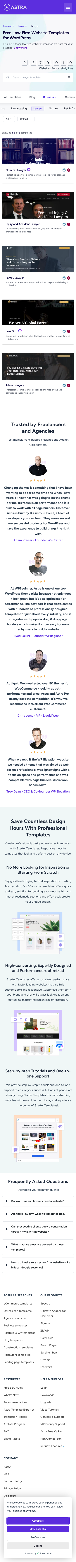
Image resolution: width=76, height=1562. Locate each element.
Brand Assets (12, 1438)
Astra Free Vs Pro (51, 1431)
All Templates (12, 97)
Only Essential (38, 1529)
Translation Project (15, 1416)
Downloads (47, 1395)
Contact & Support (52, 1416)
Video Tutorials (49, 1409)
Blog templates (13, 1340)
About (7, 1466)
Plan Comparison (50, 1438)
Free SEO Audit (13, 1387)
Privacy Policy (12, 1488)
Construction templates (18, 1347)
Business (22, 26)
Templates (8, 26)
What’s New (11, 1395)
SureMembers (49, 1352)
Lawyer (37, 108)
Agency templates (15, 1318)
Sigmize (45, 1323)
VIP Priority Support (52, 1424)
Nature (53, 108)
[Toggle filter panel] (69, 77)
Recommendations (15, 1402)
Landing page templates (19, 1362)
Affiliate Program (14, 1424)
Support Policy (13, 1481)
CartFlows (46, 1338)
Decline (38, 1545)
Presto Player (48, 1345)
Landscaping (19, 108)
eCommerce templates (18, 1303)
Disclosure (10, 1495)
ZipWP (44, 1330)
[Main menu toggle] (68, 7)
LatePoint (46, 1367)
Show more (20, 47)
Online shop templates (18, 1311)
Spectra (45, 1303)
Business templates (15, 1325)
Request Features (51, 1446)
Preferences (38, 1537)
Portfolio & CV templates (19, 1332)
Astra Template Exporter (19, 1409)
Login (43, 1387)
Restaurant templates (17, 1354)
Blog (32, 97)
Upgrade (45, 1402)
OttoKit (45, 1360)
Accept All (38, 1520)
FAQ (6, 1431)
